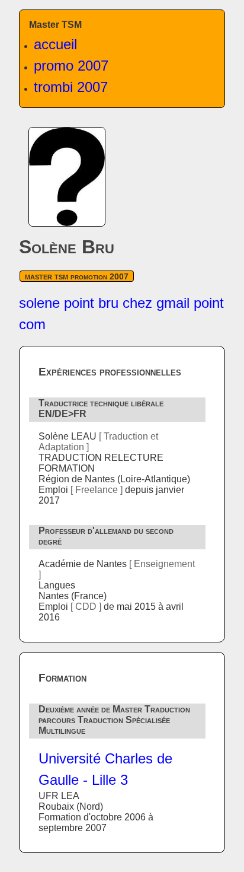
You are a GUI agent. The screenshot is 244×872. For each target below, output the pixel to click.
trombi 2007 (71, 87)
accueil (55, 44)
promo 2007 (71, 66)
